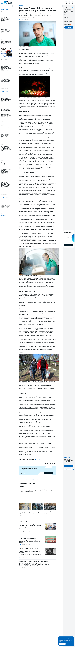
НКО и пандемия (30, 478)
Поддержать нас (67, 24)
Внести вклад (48, 472)
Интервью (21, 5)
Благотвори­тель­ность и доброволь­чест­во (42, 513)
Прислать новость (67, 20)
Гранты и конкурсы (26, 515)
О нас (65, 14)
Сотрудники (66, 17)
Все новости (3, 215)
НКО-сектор (21, 19)
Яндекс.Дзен (37, 459)
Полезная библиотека (68, 21)
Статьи (20, 544)
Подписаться (68, 27)
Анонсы (20, 567)
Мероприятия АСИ (67, 18)
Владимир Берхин (24, 478)
